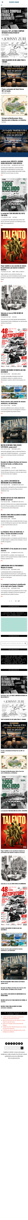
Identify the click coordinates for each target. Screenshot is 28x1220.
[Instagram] (9, 1043)
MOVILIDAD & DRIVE (6, 64)
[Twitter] (6, 1043)
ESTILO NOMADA (5, 35)
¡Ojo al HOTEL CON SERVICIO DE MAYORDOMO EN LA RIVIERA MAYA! (11, 482)
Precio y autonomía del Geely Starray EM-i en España (13, 90)
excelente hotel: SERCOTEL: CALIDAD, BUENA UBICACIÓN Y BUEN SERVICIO (12, 162)
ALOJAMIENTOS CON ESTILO (18, 165)
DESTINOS (4, 122)
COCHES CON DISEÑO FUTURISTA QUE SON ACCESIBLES (13, 371)
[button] (25, 643)
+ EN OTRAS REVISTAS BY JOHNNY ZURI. (14, 1013)
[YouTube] (16, 1043)
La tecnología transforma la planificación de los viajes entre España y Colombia (13, 585)
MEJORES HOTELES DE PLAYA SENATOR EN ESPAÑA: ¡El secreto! (13, 499)
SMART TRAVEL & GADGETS (18, 271)
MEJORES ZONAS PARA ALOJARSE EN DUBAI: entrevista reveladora (13, 516)
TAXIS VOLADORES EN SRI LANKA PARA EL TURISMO (14, 61)
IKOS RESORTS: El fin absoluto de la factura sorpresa (14, 550)
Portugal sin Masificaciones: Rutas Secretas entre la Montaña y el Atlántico (14, 119)
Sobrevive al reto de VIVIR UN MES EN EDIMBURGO (12, 314)
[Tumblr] (19, 1043)
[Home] (22, 1043)
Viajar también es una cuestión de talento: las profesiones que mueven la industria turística (13, 268)
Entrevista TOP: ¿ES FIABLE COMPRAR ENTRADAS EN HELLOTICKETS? (13, 32)
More (2, 175)
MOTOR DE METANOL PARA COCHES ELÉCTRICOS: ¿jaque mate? (11, 446)
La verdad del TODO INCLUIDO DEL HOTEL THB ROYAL (13, 214)
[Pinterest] (11, 1043)
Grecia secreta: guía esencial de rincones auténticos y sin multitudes (13, 402)
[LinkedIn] (14, 1043)
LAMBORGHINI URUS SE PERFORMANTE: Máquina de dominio (12, 566)
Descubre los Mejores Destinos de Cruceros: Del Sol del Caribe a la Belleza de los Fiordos (14, 464)
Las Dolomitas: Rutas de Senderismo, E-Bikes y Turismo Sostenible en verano (12, 533)
